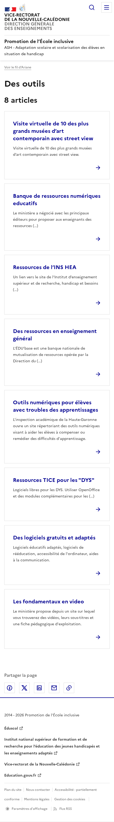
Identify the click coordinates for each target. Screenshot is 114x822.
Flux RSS (65, 808)
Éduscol (11, 728)
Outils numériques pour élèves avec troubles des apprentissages (55, 406)
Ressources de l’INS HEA (44, 267)
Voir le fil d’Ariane (17, 67)
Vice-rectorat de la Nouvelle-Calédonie (39, 764)
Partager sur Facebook (9, 688)
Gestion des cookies (69, 799)
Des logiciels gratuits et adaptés (54, 538)
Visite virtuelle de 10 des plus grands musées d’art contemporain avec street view (53, 131)
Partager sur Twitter (24, 688)
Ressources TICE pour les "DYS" (53, 480)
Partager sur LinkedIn (39, 688)
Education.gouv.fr (20, 775)
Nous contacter (38, 789)
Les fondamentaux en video (48, 601)
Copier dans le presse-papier (69, 688)
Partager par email (54, 688)
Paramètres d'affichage (29, 808)
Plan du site (12, 789)
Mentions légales (36, 799)
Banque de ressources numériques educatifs (56, 199)
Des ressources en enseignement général (55, 334)
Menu (106, 7)
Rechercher (91, 7)
